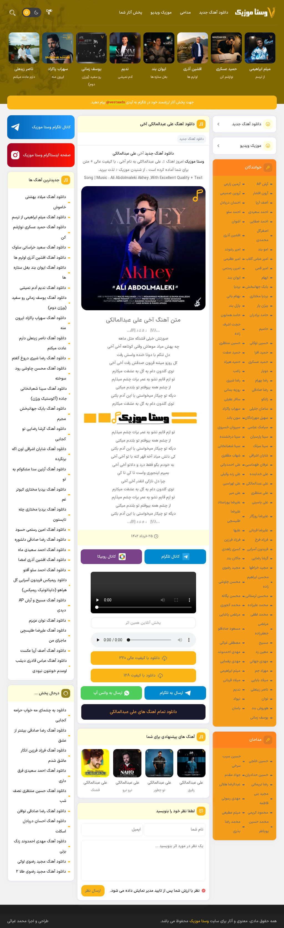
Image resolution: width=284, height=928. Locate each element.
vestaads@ (115, 102)
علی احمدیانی (230, 465)
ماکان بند (233, 558)
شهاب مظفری (230, 455)
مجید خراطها (258, 568)
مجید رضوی (231, 568)
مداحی (185, 13)
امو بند (263, 249)
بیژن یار (262, 306)
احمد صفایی (259, 221)
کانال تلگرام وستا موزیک (51, 127)
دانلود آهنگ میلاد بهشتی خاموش (45, 202)
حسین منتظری (229, 343)
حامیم (263, 329)
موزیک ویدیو (161, 13)
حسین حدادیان (256, 775)
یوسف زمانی (259, 718)
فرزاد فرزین (232, 540)
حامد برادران (259, 315)
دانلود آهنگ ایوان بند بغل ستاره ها (40, 273)
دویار (264, 371)
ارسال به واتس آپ (107, 693)
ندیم (236, 690)
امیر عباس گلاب (257, 259)
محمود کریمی (258, 813)
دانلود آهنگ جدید (213, 13)
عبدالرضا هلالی (229, 784)
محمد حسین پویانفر (259, 826)
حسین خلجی (258, 761)
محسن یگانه (231, 596)
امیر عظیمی (232, 259)
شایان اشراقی (258, 455)
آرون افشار (260, 193)
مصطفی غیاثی (230, 643)
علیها (237, 530)
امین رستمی (231, 268)
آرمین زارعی (232, 184)
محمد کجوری (230, 605)
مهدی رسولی (231, 798)
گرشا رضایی (260, 558)
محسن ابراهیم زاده (258, 582)
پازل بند (234, 306)
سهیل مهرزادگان (256, 418)
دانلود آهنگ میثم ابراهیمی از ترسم (39, 217)
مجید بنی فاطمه (261, 798)
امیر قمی (261, 268)
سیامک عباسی (258, 427)
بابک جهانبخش (256, 287)
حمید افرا (261, 352)
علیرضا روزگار (259, 516)
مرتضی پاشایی (229, 614)
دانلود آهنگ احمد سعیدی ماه (42, 550)
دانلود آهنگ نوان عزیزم (47, 621)
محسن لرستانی (256, 596)
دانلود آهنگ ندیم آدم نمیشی (43, 288)
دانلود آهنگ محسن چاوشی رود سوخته (40, 373)
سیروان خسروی (228, 427)
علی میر (234, 493)
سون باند (233, 418)
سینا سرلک (260, 446)
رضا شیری (233, 380)
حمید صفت (231, 352)
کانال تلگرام (170, 557)
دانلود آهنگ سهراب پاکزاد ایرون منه (40, 323)
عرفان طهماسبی (256, 465)
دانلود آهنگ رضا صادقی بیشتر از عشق (40, 736)
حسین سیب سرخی (231, 761)
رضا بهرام (261, 380)
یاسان (236, 708)
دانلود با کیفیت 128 (140, 675)
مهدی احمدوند (229, 652)
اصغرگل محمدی (262, 235)
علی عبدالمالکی (257, 483)
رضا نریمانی (259, 784)
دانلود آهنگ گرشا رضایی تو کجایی (44, 434)
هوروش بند (260, 708)
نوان (265, 699)
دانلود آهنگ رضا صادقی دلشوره (40, 540)
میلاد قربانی (231, 680)
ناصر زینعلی (259, 690)
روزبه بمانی (232, 390)
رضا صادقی (260, 390)
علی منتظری (259, 493)
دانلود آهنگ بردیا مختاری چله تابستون (42, 514)
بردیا (237, 287)
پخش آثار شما (130, 13)
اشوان (236, 221)
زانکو (264, 399)
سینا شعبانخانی (229, 446)
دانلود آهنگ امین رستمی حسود (40, 530)
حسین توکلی (259, 343)
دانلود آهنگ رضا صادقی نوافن (41, 811)
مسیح (263, 643)
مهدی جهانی (259, 661)
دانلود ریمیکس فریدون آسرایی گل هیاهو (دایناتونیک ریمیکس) (40, 585)
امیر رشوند (232, 249)
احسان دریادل (230, 203)
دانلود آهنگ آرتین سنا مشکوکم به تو (39, 474)
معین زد (262, 652)
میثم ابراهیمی (230, 671)
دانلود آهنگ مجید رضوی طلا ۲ (41, 872)
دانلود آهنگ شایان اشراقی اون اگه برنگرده (39, 454)
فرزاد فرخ (261, 540)
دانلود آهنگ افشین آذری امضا (42, 560)
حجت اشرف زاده (231, 329)
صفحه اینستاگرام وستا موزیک (47, 155)
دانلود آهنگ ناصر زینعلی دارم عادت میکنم (42, 343)
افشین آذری (231, 235)
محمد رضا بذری (232, 826)
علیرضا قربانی (258, 530)
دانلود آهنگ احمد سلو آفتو (44, 570)
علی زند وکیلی (230, 474)
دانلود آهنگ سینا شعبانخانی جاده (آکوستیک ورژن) (44, 394)
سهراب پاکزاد (231, 409)
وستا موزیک (194, 162)
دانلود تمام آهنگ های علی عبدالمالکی (143, 712)
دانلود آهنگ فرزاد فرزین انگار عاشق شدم (43, 755)
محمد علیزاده (258, 605)
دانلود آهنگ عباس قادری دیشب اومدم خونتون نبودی (41, 666)
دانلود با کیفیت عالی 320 (139, 658)
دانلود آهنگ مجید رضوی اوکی (41, 862)
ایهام (265, 278)
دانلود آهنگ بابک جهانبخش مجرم (43, 414)
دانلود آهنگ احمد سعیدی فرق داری (41, 776)
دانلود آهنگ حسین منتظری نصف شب (39, 796)
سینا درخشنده (230, 437)
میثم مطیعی (231, 813)
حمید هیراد (232, 362)
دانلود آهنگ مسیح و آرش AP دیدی (42, 605)
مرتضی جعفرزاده (261, 628)
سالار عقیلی (232, 399)
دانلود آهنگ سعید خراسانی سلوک (39, 247)
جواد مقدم (232, 775)
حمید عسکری (258, 362)
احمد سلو (233, 212)
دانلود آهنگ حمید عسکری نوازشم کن (39, 232)
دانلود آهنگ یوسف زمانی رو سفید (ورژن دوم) (39, 303)
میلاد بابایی (259, 680)
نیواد (236, 699)
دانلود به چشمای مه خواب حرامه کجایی (40, 715)
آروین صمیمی (230, 193)
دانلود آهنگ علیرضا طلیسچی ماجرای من (43, 636)
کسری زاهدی (231, 549)
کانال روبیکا (106, 557)
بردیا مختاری (259, 296)
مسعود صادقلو (229, 629)
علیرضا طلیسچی (233, 516)
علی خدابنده (259, 474)
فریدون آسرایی (257, 549)
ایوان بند (233, 278)
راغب (236, 371)
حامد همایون (230, 315)
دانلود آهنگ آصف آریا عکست (43, 651)
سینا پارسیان (259, 437)
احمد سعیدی (258, 212)
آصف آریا (262, 203)
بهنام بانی (233, 296)
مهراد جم (261, 671)
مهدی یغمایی (230, 661)
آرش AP (262, 184)
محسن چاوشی (229, 582)
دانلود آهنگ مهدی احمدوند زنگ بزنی (40, 846)
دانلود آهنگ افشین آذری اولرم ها (40, 258)
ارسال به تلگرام (171, 693)
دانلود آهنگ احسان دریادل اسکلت (44, 826)
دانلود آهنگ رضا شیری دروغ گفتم (39, 358)
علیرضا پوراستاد (229, 502)
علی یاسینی (260, 502)
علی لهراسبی (231, 483)
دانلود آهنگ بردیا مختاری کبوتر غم (41, 495)
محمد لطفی (259, 614)
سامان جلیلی (258, 409)
